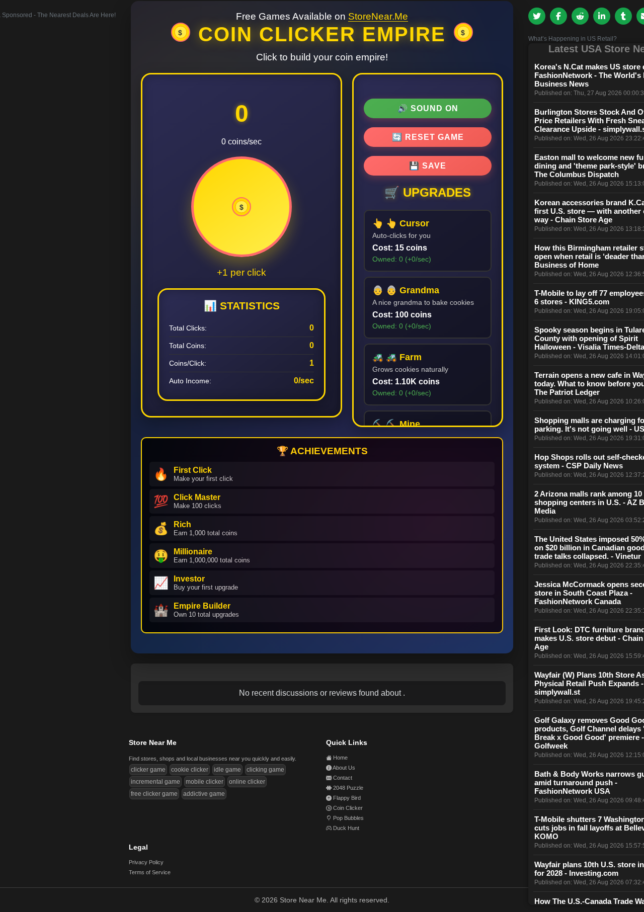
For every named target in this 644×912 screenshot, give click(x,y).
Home (340, 758)
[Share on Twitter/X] (536, 16)
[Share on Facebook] (558, 16)
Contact (342, 778)
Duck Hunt (346, 828)
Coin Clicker (348, 808)
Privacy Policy (146, 862)
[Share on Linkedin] (601, 16)
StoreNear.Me (378, 16)
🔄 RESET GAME (428, 137)
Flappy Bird (347, 798)
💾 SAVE (427, 165)
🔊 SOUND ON (427, 108)
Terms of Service (150, 872)
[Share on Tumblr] (623, 16)
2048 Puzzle (348, 788)
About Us (344, 768)
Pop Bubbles (348, 818)
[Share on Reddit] (580, 16)
